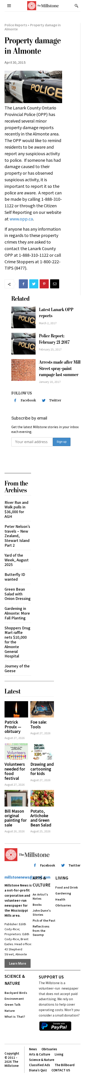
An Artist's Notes (40, 896)
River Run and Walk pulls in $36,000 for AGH (16, 509)
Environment (14, 998)
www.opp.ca (21, 219)
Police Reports (16, 25)
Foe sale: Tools (38, 724)
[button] (76, 6)
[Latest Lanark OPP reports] (23, 317)
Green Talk (12, 1004)
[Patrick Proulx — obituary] (16, 709)
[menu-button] (9, 5)
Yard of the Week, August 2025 (17, 559)
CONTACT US (60, 1070)
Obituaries (63, 905)
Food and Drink (66, 887)
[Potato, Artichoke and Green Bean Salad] (42, 798)
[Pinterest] (44, 283)
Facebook (28, 400)
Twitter (55, 400)
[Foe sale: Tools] (42, 709)
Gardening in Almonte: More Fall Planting (17, 613)
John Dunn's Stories (42, 912)
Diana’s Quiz (38, 1070)
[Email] (54, 283)
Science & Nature (15, 979)
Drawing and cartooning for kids (42, 768)
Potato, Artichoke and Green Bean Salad (40, 818)
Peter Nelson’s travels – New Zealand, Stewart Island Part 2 (17, 536)
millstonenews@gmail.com (27, 877)
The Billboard (65, 1065)
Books (37, 904)
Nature (10, 1010)
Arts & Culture (42, 881)
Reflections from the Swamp (41, 930)
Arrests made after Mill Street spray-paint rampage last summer (59, 368)
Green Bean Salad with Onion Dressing (18, 593)
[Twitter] (33, 283)
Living (61, 878)
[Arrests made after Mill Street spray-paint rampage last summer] (23, 370)
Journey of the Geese (17, 668)
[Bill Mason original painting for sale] (16, 798)
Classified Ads (39, 1065)
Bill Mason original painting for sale (16, 818)
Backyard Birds (16, 992)
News (33, 1049)
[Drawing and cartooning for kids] (42, 751)
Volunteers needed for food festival (15, 771)
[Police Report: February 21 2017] (23, 344)
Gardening (63, 893)
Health (60, 899)
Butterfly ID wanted (15, 577)
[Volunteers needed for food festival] (16, 751)
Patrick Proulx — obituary (13, 726)
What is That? (15, 1016)
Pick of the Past (44, 920)
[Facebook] (23, 283)
